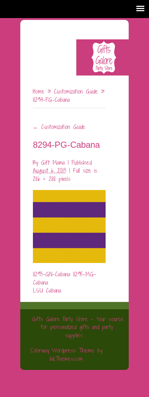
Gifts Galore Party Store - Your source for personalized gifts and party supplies (78, 327)
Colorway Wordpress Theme (62, 350)
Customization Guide (76, 91)
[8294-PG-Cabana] (69, 222)
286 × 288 (44, 179)
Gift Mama (53, 163)
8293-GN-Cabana (51, 274)
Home (38, 91)
